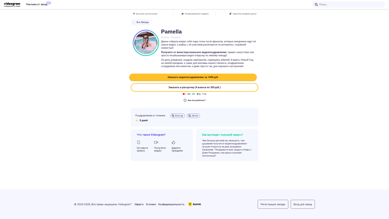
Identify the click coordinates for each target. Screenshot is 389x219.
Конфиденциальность (171, 204)
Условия (151, 204)
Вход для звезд (303, 204)
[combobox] (348, 5)
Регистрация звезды (273, 204)
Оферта (138, 204)
